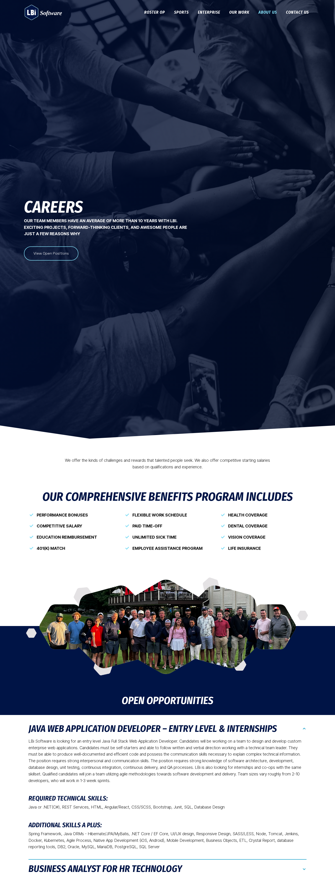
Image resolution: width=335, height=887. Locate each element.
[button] (167, 731)
